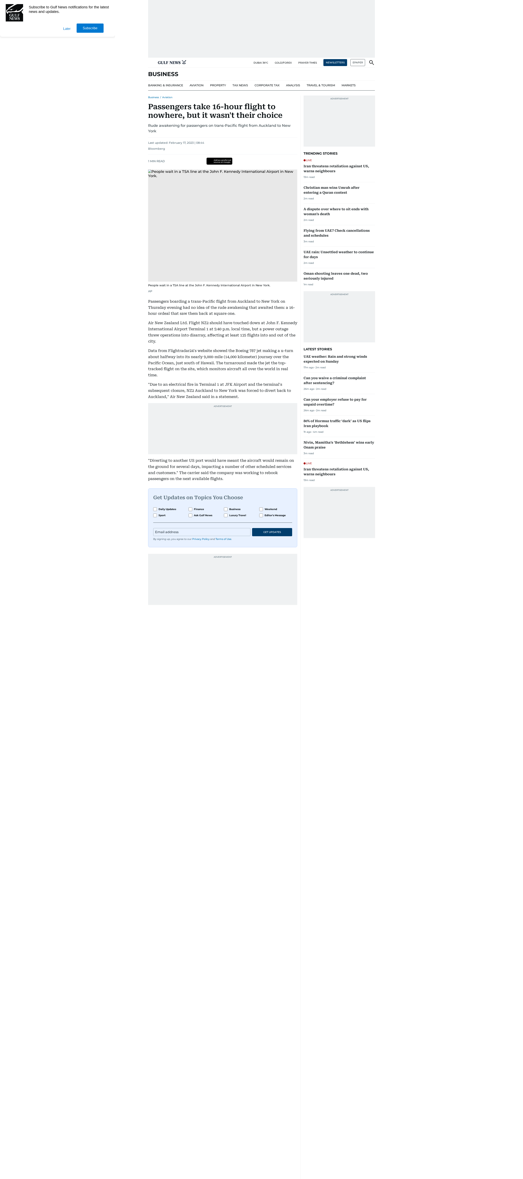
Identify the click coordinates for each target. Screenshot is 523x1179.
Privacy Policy (201, 539)
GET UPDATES (272, 532)
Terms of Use (223, 539)
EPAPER (358, 62)
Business (153, 97)
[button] (151, 62)
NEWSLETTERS (335, 62)
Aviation (167, 97)
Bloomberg (156, 149)
